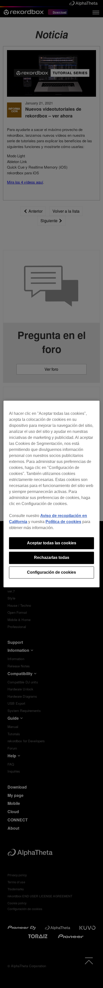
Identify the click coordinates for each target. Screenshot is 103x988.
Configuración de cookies (51, 572)
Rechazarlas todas (51, 558)
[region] (51, 494)
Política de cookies (63, 522)
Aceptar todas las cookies (51, 543)
